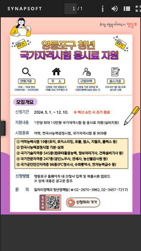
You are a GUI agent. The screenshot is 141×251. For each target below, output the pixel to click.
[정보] (103, 8)
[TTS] (115, 8)
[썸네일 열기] (127, 8)
